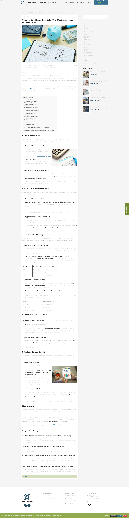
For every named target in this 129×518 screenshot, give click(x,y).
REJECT (125, 515)
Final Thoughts (27, 122)
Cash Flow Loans (88, 29)
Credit (85, 34)
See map (91, 501)
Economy (86, 39)
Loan (85, 47)
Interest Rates (87, 46)
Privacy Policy (113, 515)
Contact (89, 2)
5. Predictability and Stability (29, 118)
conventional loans (64, 139)
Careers (71, 2)
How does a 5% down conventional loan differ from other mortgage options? (40, 130)
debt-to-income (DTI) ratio (44, 156)
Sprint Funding (33, 88)
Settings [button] (107, 515)
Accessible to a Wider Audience (32, 116)
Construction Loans (88, 31)
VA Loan (86, 60)
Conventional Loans (89, 33)
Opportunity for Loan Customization (33, 107)
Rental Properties (88, 54)
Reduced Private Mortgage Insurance (33, 110)
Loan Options (52, 2)
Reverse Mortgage (88, 55)
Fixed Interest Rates (30, 119)
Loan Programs (87, 49)
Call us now (56, 425)
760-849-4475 (95, 495)
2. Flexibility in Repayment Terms (30, 104)
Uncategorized (87, 58)
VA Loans (69, 496)
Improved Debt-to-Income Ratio (32, 101)
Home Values (87, 44)
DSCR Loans (87, 36)
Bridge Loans (70, 503)
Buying (86, 28)
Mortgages (86, 50)
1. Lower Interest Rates (28, 99)
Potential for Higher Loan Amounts (32, 102)
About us (43, 2)
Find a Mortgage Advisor (50, 498)
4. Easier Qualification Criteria (30, 113)
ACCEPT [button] (119, 515)
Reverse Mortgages (71, 500)
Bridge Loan (87, 26)
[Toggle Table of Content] (54, 98)
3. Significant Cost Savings (29, 109)
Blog (85, 24)
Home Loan (87, 42)
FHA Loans (86, 41)
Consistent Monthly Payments (32, 121)
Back (26, 476)
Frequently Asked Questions (29, 124)
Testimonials (80, 2)
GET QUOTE (127, 209)
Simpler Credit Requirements (31, 115)
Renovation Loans (88, 52)
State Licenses (47, 501)
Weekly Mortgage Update (90, 63)
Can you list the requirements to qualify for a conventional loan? (38, 127)
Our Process (63, 2)
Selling (85, 57)
